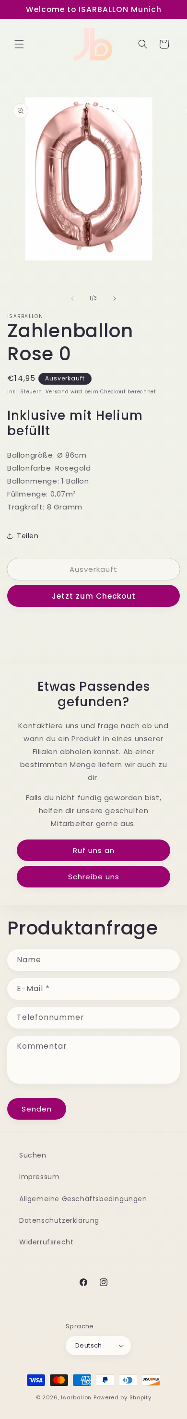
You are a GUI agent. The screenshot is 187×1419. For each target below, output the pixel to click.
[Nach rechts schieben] (114, 298)
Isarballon (76, 1397)
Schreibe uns (93, 877)
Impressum (39, 1177)
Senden (37, 1109)
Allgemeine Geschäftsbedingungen (83, 1199)
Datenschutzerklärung (59, 1220)
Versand (57, 391)
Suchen (33, 1155)
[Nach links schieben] (72, 298)
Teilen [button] (28, 536)
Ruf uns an (94, 850)
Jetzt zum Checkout (94, 596)
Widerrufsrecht (46, 1242)
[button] (19, 44)
